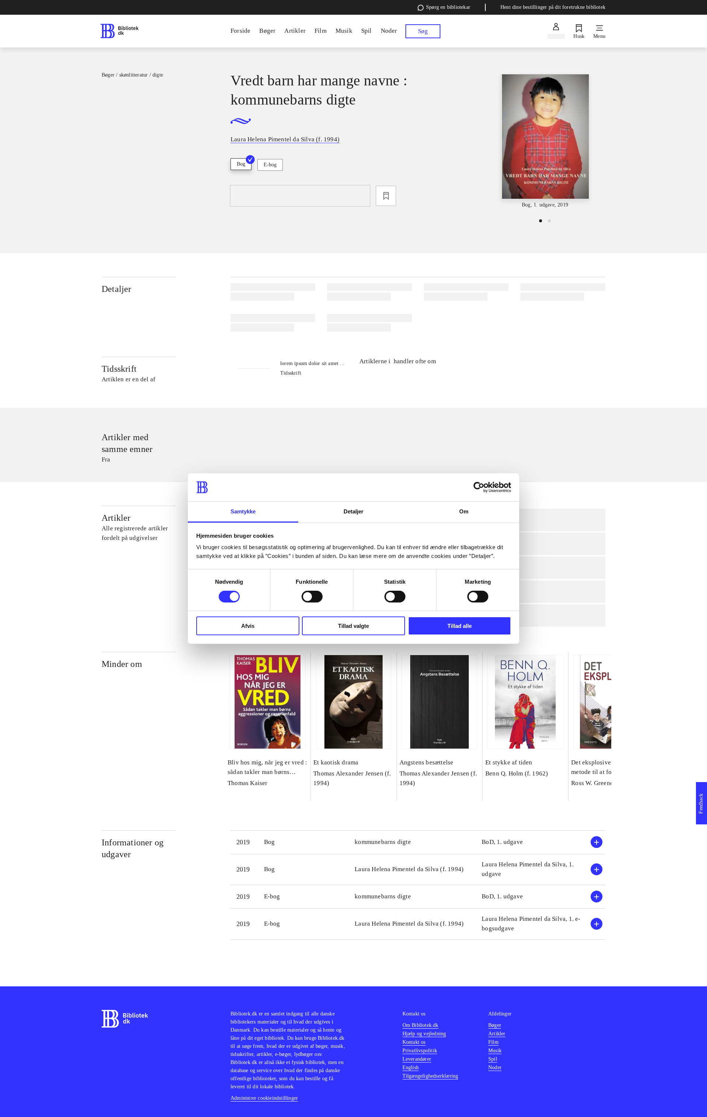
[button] (418, 842)
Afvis (247, 626)
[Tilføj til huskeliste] (386, 195)
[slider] (545, 141)
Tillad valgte (353, 626)
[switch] (312, 596)
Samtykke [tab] (243, 511)
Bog (241, 164)
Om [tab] (463, 511)
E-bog (270, 164)
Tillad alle (459, 626)
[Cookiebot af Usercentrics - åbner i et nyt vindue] (479, 487)
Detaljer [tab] (354, 511)
